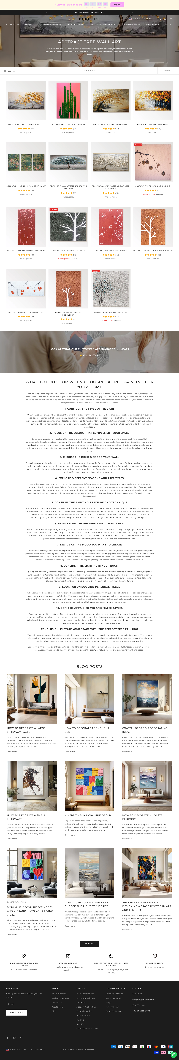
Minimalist (81, 1002)
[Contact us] (174, 1055)
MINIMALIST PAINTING (131, 24)
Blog (54, 1011)
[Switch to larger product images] (5, 70)
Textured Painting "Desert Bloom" (68, 124)
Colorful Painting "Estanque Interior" (26, 186)
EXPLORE (28, 24)
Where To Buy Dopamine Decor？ (89, 815)
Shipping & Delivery (115, 994)
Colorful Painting (84, 1011)
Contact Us (57, 1002)
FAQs (108, 1002)
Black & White (83, 1015)
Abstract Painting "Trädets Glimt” (111, 312)
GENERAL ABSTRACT (76, 24)
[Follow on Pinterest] (21, 1037)
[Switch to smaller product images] (9, 70)
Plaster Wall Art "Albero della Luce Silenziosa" (110, 187)
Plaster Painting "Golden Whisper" (110, 124)
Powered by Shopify (85, 1049)
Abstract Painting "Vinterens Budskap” (153, 251)
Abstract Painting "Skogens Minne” (152, 186)
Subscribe (16, 1012)
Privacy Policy (112, 1007)
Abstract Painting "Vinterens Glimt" (26, 312)
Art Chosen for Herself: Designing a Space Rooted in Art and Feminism (146, 906)
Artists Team (57, 1007)
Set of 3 (80, 1024)
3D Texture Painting (86, 998)
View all (89, 944)
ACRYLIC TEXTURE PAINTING (103, 24)
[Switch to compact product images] (14, 70)
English (147, 19)
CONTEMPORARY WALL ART (49, 24)
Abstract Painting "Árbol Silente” (68, 251)
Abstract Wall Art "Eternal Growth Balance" (68, 187)
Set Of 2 (80, 1020)
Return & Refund (113, 998)
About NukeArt (59, 994)
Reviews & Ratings (60, 998)
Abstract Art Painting (86, 1007)
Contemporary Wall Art (87, 1028)
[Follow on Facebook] (7, 1037)
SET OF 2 (169, 24)
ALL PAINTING (12, 24)
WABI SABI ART (153, 24)
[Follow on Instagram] (14, 1037)
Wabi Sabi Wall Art (85, 994)
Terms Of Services (114, 1011)
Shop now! (117, 5)
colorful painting (16, 902)
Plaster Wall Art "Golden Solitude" (26, 124)
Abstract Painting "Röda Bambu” (110, 251)
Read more (12, 751)
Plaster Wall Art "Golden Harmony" (152, 124)
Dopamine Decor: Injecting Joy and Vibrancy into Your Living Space (30, 911)
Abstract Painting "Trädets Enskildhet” (68, 313)
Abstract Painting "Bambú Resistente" (26, 251)
